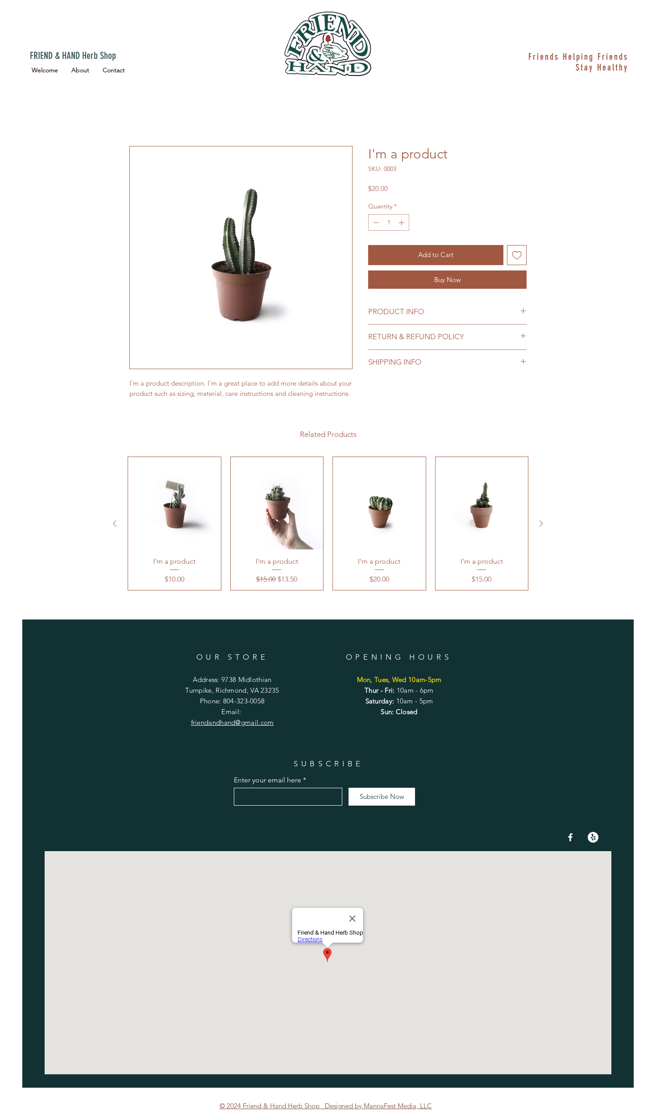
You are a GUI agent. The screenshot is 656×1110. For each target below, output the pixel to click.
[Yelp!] (593, 838)
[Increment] (402, 224)
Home (139, 115)
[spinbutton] (389, 224)
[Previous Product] (114, 525)
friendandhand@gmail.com (232, 723)
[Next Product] (541, 525)
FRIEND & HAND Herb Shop (73, 56)
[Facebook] (570, 838)
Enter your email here (267, 781)
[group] (328, 524)
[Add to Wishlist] (517, 256)
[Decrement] (375, 224)
